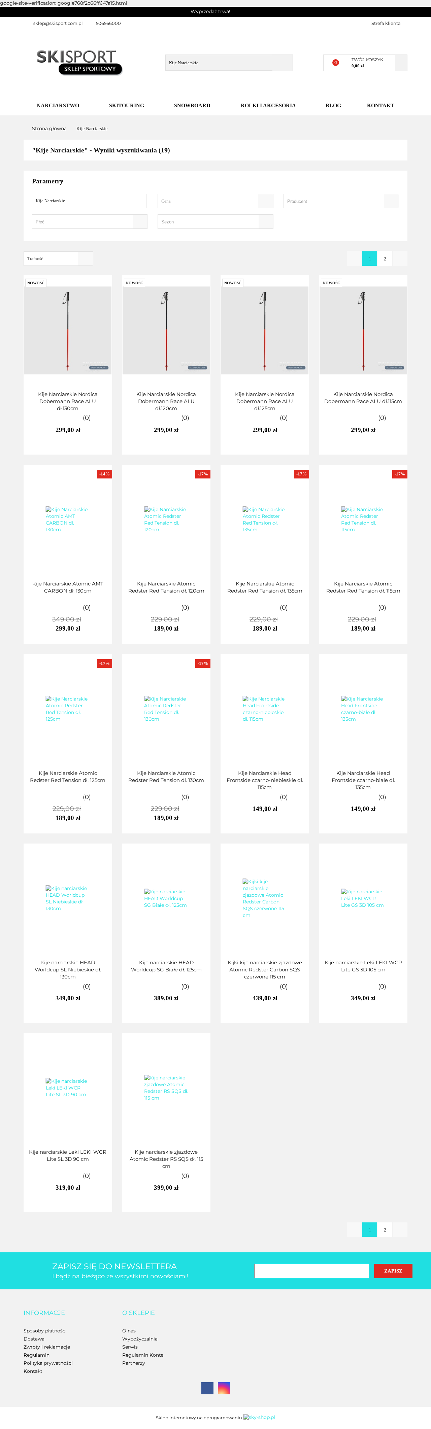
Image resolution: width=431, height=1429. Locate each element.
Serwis (130, 1347)
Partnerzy (133, 1363)
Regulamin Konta (143, 1355)
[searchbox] (331, 202)
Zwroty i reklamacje (47, 1347)
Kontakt (380, 105)
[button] (44, 1313)
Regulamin (36, 1355)
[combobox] (215, 201)
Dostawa (34, 1339)
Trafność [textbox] (35, 258)
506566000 (108, 23)
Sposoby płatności (45, 1331)
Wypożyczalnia (140, 1339)
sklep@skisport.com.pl (58, 23)
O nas (129, 1331)
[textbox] (209, 201)
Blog (333, 105)
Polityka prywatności (48, 1363)
